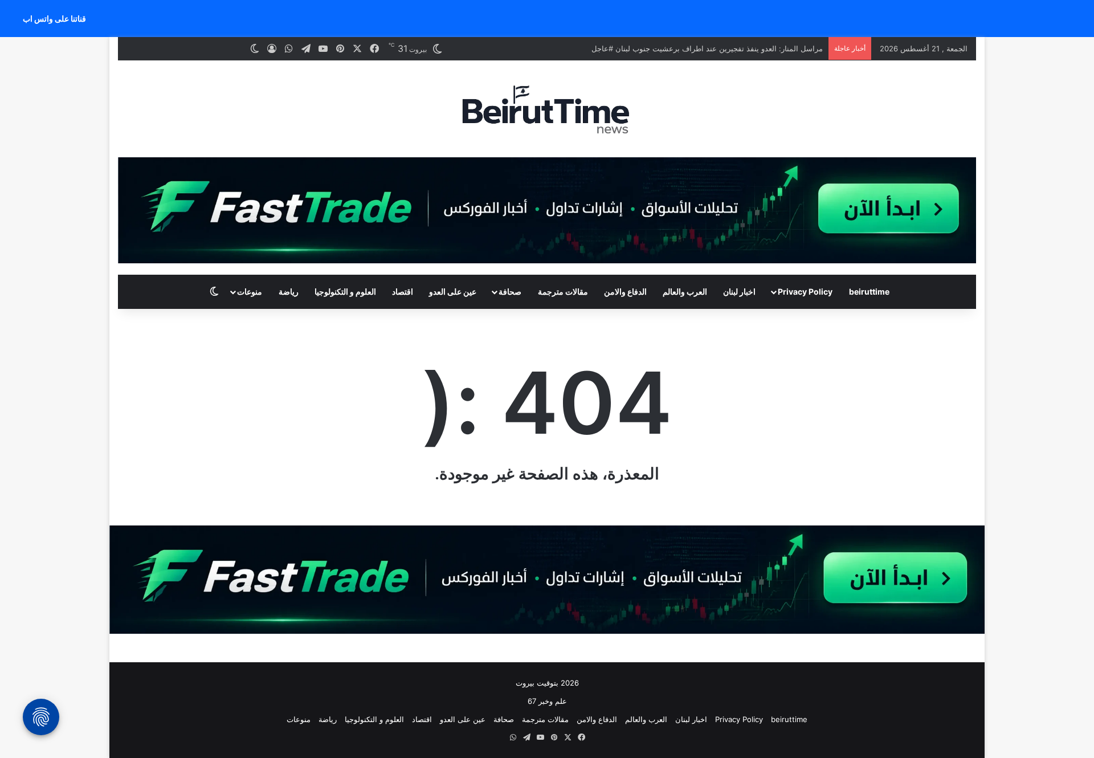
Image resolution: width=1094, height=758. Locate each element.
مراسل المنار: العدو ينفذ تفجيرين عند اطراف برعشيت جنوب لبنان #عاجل (707, 48)
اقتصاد (402, 291)
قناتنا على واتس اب (54, 18)
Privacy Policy (805, 291)
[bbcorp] (547, 209)
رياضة (289, 291)
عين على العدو (452, 291)
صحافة (510, 291)
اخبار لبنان (739, 291)
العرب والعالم (685, 291)
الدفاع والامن (625, 291)
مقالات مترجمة (563, 291)
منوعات (249, 291)
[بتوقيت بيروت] (546, 109)
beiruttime (869, 291)
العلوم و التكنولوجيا (345, 291)
